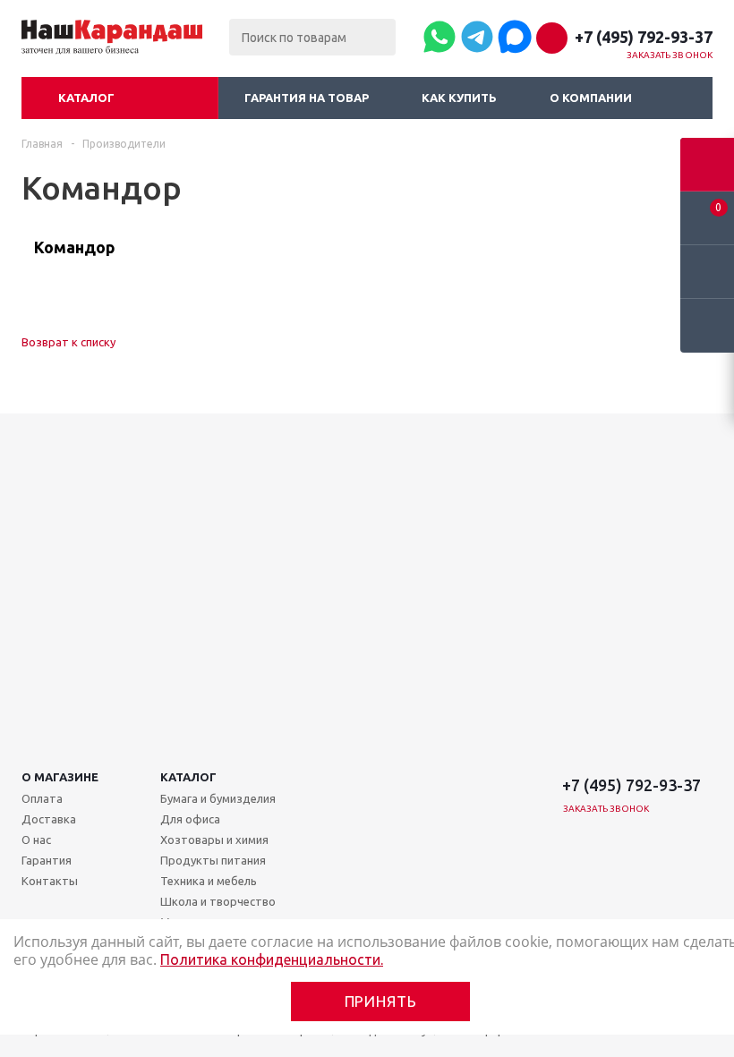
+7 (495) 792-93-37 (644, 37)
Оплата (42, 798)
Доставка (48, 819)
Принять (381, 1001)
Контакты (49, 880)
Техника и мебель (208, 880)
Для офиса (190, 819)
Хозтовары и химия (214, 839)
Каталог (86, 97)
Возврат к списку (68, 342)
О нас (36, 839)
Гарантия (46, 860)
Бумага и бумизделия (218, 798)
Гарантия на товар (306, 97)
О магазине (59, 777)
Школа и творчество (218, 901)
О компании (591, 97)
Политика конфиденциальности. (271, 959)
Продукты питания (213, 860)
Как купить (459, 97)
